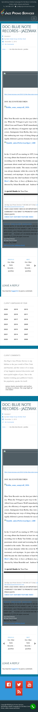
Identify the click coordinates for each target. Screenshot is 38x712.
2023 (6, 324)
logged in (14, 291)
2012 (26, 309)
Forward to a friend (27, 223)
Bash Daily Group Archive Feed (16, 39)
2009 (26, 324)
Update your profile (16, 223)
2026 (6, 309)
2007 (26, 334)
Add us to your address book (14, 245)
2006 (26, 339)
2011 (26, 314)
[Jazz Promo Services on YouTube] (29, 685)
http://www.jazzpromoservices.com (14, 206)
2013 (16, 339)
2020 (6, 339)
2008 (26, 329)
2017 (16, 319)
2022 (6, 329)
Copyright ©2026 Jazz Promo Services (12, 705)
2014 (16, 334)
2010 (26, 319)
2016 (16, 324)
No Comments (9, 44)
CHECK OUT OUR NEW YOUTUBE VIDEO (18, 217)
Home (3, 49)
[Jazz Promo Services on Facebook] (9, 685)
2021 (6, 334)
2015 (16, 329)
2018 (16, 314)
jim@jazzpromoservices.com (26, 6)
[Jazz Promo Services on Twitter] (19, 685)
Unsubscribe (7, 223)
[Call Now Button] (33, 706)
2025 (6, 314)
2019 (16, 309)
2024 (6, 319)
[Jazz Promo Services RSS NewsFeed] (19, 693)
